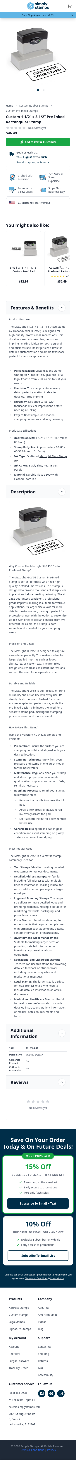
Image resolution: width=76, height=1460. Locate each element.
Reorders (14, 1353)
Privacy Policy (57, 1278)
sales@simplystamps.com (25, 1407)
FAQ (40, 1368)
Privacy (51, 1450)
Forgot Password (19, 1361)
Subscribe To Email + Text (38, 1203)
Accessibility (45, 1375)
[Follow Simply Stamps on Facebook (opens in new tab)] (41, 1393)
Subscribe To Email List (38, 1256)
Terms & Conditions (32, 1450)
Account (14, 1346)
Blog (41, 1329)
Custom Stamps (18, 1315)
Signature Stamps (20, 1329)
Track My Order (18, 1368)
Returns (43, 1361)
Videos (42, 1322)
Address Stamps (19, 1307)
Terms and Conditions (36, 1278)
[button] (38, 90)
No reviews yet (37, 128)
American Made (48, 1315)
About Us (43, 1307)
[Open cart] (69, 6)
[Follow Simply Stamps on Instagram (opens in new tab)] (61, 1393)
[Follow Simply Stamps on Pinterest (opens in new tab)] (51, 1393)
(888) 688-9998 (18, 1392)
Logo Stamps (17, 1322)
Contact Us (44, 1346)
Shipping (43, 1353)
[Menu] (6, 6)
